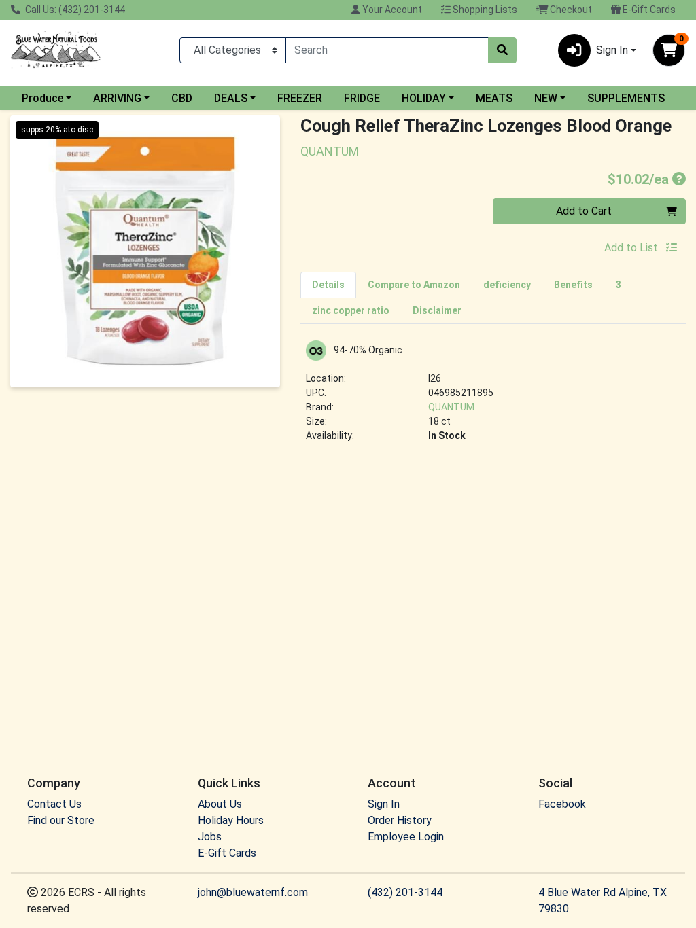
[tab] (328, 285)
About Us (220, 804)
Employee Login (406, 836)
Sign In (384, 804)
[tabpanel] (493, 397)
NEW (545, 98)
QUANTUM (451, 406)
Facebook (562, 804)
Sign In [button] (612, 49)
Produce (42, 98)
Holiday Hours (231, 820)
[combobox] (387, 50)
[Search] (502, 50)
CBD (181, 98)
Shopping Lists (484, 9)
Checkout (570, 9)
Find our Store (60, 820)
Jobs (210, 836)
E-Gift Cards (648, 9)
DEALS (230, 98)
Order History (400, 820)
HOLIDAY (424, 98)
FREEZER (299, 98)
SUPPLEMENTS (626, 98)
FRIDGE (362, 98)
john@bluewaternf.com (253, 892)
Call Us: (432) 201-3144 (74, 9)
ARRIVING (117, 98)
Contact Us (54, 804)
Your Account (391, 9)
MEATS (494, 98)
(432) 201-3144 (405, 892)
